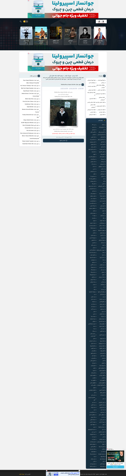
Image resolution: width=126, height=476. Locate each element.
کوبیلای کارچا (102, 365)
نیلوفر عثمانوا (92, 444)
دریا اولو (93, 262)
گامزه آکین (102, 373)
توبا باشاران (93, 235)
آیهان (94, 154)
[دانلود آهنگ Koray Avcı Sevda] (85, 33)
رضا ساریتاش (92, 282)
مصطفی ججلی (101, 415)
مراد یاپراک (93, 407)
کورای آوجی (93, 365)
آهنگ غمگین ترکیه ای (100, 102)
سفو (94, 311)
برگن (103, 213)
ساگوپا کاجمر (102, 301)
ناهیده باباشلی (101, 432)
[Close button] (79, 470)
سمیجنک (102, 316)
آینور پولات (102, 154)
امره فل (93, 191)
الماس (103, 184)
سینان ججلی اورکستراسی (92, 335)
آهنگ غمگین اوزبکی (100, 106)
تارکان (94, 233)
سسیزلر (103, 311)
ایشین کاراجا (102, 208)
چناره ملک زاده (92, 252)
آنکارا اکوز (102, 142)
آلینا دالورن (93, 137)
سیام (94, 326)
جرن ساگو (93, 245)
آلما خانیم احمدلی (101, 134)
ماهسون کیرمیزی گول (91, 399)
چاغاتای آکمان (92, 250)
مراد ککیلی (93, 405)
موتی (103, 424)
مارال (103, 399)
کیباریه (94, 370)
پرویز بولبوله (92, 228)
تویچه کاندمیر (92, 238)
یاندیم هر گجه (70, 42)
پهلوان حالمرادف (101, 230)
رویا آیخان (102, 284)
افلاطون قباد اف (92, 179)
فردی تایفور (93, 353)
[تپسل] (28, 0)
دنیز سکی (102, 270)
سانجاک (93, 301)
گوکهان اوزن (102, 380)
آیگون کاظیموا (101, 152)
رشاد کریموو (93, 279)
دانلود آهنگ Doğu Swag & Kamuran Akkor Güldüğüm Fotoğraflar (31, 82)
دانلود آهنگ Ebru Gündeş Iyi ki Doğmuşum (29, 133)
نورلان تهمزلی (101, 439)
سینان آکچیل (101, 335)
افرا (103, 179)
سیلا (94, 328)
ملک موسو (93, 417)
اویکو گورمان (92, 201)
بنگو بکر (93, 218)
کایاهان (103, 363)
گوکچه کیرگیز (92, 375)
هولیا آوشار (93, 451)
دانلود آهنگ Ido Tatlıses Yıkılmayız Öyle (29, 85)
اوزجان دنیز (93, 198)
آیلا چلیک (93, 152)
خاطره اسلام (93, 255)
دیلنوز (103, 274)
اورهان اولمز (93, 193)
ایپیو (103, 203)
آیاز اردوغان (93, 144)
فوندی (103, 358)
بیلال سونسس (92, 225)
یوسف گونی (102, 464)
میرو (94, 427)
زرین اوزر (102, 289)
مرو (94, 410)
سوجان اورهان (101, 319)
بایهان (103, 211)
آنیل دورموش (92, 142)
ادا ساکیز (102, 169)
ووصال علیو (102, 459)
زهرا (94, 289)
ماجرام (41, 42)
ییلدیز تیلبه (102, 466)
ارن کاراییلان (92, 171)
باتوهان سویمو (92, 208)
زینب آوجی (93, 297)
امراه (103, 188)
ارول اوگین (102, 174)
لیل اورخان (102, 395)
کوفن (94, 368)
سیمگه (94, 331)
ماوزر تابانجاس (101, 402)
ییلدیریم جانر (92, 464)
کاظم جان (93, 358)
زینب (103, 297)
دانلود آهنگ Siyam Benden (33, 107)
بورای (94, 220)
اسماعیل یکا (93, 176)
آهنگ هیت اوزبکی (91, 90)
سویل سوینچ (102, 326)
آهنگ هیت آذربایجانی (100, 94)
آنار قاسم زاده (92, 139)
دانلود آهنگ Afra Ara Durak (33, 130)
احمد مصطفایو (101, 166)
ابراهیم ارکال (102, 156)
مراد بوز (93, 402)
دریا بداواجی (102, 265)
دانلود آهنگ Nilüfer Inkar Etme (32, 99)
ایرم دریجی (102, 206)
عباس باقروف (101, 348)
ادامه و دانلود (62, 140)
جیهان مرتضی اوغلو (100, 250)
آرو (103, 130)
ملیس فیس (102, 419)
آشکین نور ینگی (101, 132)
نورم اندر (93, 439)
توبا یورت (102, 238)
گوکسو (94, 378)
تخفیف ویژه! (115, 467)
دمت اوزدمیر (101, 267)
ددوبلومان (93, 260)
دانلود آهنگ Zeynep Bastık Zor (32, 128)
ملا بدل (103, 417)
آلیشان (94, 134)
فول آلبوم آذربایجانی (91, 80)
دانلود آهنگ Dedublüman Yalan (32, 104)
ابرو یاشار (102, 161)
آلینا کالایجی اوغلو (101, 139)
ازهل (94, 174)
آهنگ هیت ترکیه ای (91, 86)
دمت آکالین (93, 265)
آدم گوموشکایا (101, 127)
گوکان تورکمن (101, 375)
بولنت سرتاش (101, 225)
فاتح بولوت (102, 351)
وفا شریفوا (102, 456)
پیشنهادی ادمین (92, 82)
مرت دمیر (102, 410)
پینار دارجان (102, 233)
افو (103, 181)
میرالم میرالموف (101, 427)
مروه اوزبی (102, 412)
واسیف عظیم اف (101, 454)
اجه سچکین (93, 161)
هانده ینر (102, 451)
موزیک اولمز (21, 474)
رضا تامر (102, 282)
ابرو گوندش (93, 159)
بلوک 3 (93, 215)
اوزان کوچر (102, 198)
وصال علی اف (92, 454)
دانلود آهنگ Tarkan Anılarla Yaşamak (30, 141)
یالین (94, 461)
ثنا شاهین (93, 240)
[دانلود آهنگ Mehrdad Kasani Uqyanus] (26, 33)
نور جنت (93, 437)
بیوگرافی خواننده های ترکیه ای (100, 86)
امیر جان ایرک (101, 193)
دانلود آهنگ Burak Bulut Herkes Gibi (31, 144)
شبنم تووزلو (102, 338)
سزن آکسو (93, 309)
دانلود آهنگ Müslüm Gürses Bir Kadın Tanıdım (30, 111)
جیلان (94, 247)
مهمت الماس (92, 422)
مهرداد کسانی (101, 422)
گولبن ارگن (93, 385)
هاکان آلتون (93, 446)
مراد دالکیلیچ (101, 405)
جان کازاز (102, 242)
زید (94, 294)
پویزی (94, 230)
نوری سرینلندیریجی (100, 442)
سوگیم (94, 321)
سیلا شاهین (102, 331)
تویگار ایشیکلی (101, 240)
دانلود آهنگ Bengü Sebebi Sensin (31, 120)
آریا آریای (93, 130)
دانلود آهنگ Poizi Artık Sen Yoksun (31, 101)
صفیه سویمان (101, 346)
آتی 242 (93, 125)
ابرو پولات (102, 159)
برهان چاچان (92, 213)
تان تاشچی (102, 235)
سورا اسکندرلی (101, 321)
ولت (94, 456)
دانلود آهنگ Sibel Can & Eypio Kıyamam (30, 88)
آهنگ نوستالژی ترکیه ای (91, 94)
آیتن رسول (93, 147)
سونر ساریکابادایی (91, 324)
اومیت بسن (102, 201)
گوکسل (103, 378)
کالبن (103, 360)
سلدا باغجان (102, 314)
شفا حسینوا (102, 341)
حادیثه (103, 255)
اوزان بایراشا (102, 196)
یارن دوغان (93, 459)
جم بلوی (102, 247)
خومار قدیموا (92, 257)
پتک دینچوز (102, 228)
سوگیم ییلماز (102, 324)
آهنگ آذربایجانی (92, 114)
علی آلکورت (93, 348)
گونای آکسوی (101, 390)
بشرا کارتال (102, 215)
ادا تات (94, 166)
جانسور (93, 242)
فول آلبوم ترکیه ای (101, 80)
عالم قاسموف (92, 346)
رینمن (94, 284)
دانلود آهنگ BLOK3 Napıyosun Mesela (30, 122)
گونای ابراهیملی (92, 390)
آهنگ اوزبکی (102, 114)
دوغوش (103, 272)
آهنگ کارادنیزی (92, 98)
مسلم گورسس (92, 412)
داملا (103, 260)
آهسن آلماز (102, 144)
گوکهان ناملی (92, 383)
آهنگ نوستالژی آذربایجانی (102, 99)
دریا (103, 262)
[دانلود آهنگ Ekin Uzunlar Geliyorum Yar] (56, 33)
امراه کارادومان (92, 188)
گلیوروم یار (55, 42)
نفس (103, 437)
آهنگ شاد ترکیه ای (101, 110)
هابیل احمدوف (101, 446)
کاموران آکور (92, 360)
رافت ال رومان (101, 277)
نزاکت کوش (102, 434)
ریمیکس (102, 82)
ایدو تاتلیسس (92, 203)
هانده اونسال (92, 449)
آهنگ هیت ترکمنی (101, 90)
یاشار (103, 461)
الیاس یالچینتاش (101, 186)
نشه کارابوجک (92, 434)
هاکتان (103, 449)
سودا (85, 42)
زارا (103, 287)
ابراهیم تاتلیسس (92, 156)
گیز (94, 392)
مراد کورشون (102, 407)
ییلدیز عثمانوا (92, 466)
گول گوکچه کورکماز (100, 385)
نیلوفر (103, 444)
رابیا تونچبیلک (92, 274)
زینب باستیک (101, 299)
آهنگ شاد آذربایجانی (91, 110)
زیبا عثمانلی (102, 294)
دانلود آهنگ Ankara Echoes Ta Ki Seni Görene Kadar (30, 95)
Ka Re (103, 125)
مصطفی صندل (92, 415)
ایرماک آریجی (92, 206)
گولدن (103, 387)
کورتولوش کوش (101, 368)
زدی (94, 287)
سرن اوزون (102, 309)
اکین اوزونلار (92, 181)
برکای (94, 211)
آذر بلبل (93, 127)
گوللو (94, 387)
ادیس (94, 169)
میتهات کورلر (92, 424)
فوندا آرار (93, 356)
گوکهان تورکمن (101, 383)
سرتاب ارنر (93, 304)
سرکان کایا (93, 306)
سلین (94, 314)
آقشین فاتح (93, 132)
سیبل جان (102, 328)
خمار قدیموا (102, 257)
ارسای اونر (102, 171)
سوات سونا (93, 316)
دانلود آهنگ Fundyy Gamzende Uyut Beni (30, 116)
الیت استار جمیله (92, 186)
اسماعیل (102, 176)
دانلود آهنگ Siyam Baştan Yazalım (31, 91)
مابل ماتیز (93, 395)
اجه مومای (102, 164)
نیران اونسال (92, 442)
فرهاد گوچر (102, 356)
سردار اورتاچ (102, 306)
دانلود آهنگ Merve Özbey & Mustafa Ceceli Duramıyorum (30, 137)
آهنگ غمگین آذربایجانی (92, 106)
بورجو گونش (102, 223)
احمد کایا (93, 164)
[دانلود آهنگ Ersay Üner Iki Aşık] (100, 33)
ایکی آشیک (100, 42)
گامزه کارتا (93, 373)
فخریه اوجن (102, 353)
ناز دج (103, 429)
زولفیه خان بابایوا (101, 292)
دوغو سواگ (93, 270)
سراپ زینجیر (102, 304)
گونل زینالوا (102, 392)
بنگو (103, 218)
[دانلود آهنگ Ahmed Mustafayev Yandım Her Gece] (70, 33)
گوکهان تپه (93, 380)
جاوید (103, 245)
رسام (103, 279)
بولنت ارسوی (92, 223)
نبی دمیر (93, 432)
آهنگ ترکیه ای (101, 112)
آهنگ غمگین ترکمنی (91, 102)
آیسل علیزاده (102, 149)
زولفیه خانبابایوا (92, 292)
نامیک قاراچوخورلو (91, 429)
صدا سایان (93, 343)
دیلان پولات (93, 272)
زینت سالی (93, 299)
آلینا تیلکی (102, 137)
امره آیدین (102, 191)
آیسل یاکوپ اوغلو (92, 149)
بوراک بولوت (102, 220)
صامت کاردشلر (92, 341)
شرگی (94, 338)
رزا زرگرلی (93, 277)
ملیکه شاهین (92, 419)
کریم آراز (93, 363)
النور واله (93, 184)
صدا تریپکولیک (101, 343)
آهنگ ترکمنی (92, 112)
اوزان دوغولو (92, 196)
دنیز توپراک (93, 267)
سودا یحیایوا (92, 319)
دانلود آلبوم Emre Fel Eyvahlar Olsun (31, 125)
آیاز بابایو (102, 147)
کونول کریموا (102, 370)
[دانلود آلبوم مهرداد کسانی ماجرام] (41, 33)
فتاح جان (93, 351)
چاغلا (103, 252)
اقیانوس (26, 42)
